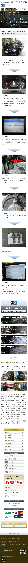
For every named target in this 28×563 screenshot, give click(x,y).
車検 (7, 432)
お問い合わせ (10, 542)
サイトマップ (8, 544)
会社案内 (15, 542)
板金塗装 (8, 443)
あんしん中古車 (4, 541)
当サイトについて (21, 544)
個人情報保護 (14, 544)
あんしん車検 (7, 538)
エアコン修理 (10, 440)
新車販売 (10, 541)
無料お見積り (4, 542)
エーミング (9, 449)
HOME (2, 538)
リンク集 (3, 544)
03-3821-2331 (16, 523)
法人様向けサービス (17, 541)
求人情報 (3, 545)
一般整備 (8, 437)
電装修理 (8, 435)
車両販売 (8, 446)
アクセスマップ (21, 542)
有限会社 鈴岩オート (17, 533)
